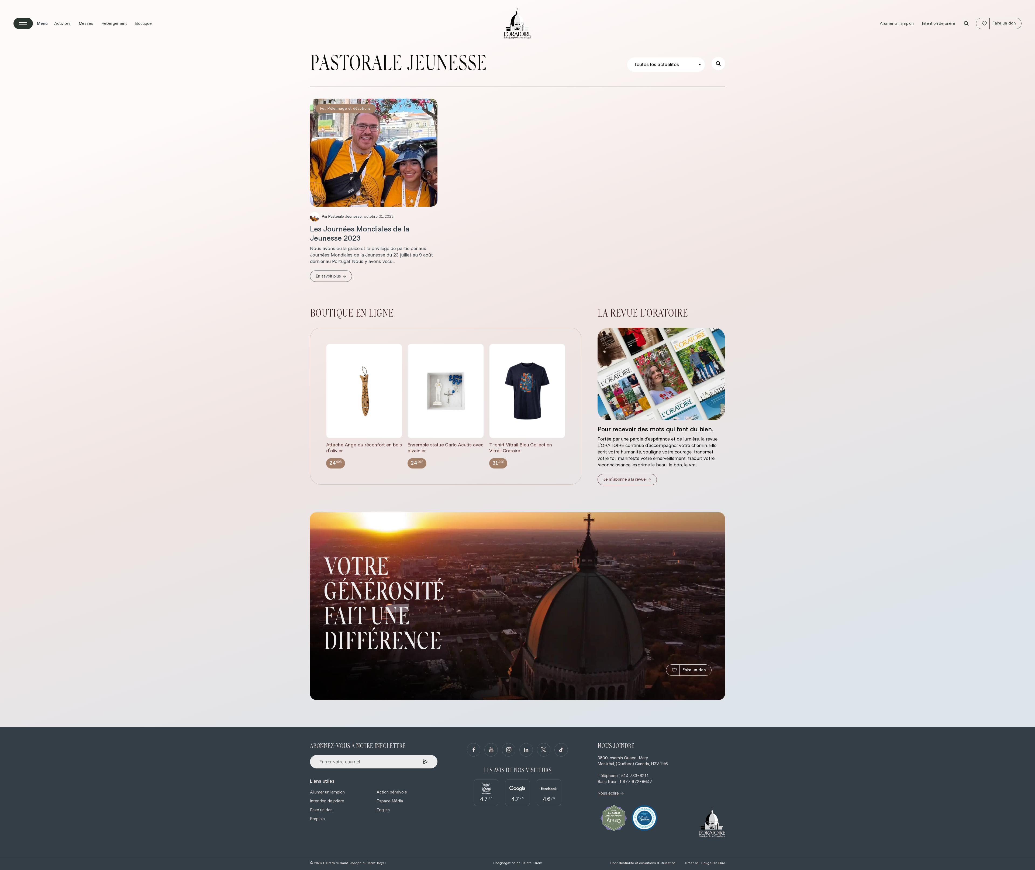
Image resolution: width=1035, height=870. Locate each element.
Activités (62, 23)
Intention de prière (938, 23)
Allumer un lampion (897, 23)
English (383, 810)
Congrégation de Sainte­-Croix (517, 863)
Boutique (143, 23)
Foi (322, 108)
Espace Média (390, 801)
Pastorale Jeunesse (345, 217)
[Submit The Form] (425, 762)
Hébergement (114, 23)
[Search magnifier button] (966, 23)
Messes (86, 23)
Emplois (317, 819)
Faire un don (694, 670)
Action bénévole (392, 792)
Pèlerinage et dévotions (349, 108)
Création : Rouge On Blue (705, 863)
